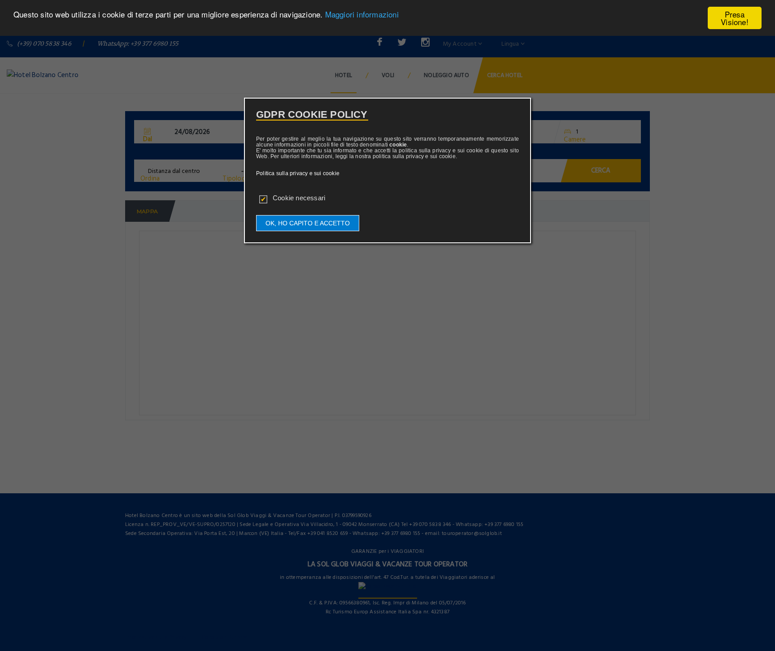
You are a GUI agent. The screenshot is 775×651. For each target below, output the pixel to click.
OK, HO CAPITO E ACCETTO (308, 223)
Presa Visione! (735, 18)
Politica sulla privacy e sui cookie (298, 173)
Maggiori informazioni (362, 14)
